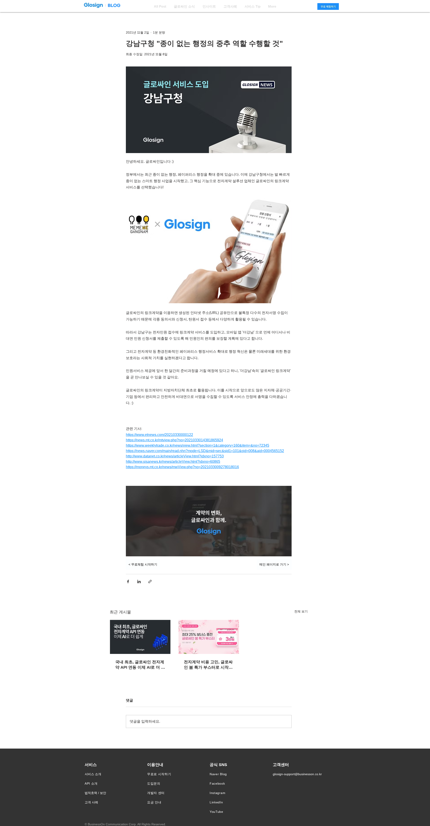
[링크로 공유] (150, 581)
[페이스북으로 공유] (128, 581)
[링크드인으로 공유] (139, 581)
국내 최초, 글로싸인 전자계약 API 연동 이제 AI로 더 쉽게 (140, 665)
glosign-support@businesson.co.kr (297, 774)
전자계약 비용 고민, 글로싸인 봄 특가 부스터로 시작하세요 (208, 665)
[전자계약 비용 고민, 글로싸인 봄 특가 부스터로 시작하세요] (208, 637)
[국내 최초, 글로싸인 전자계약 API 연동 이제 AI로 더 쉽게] (140, 637)
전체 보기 (301, 611)
